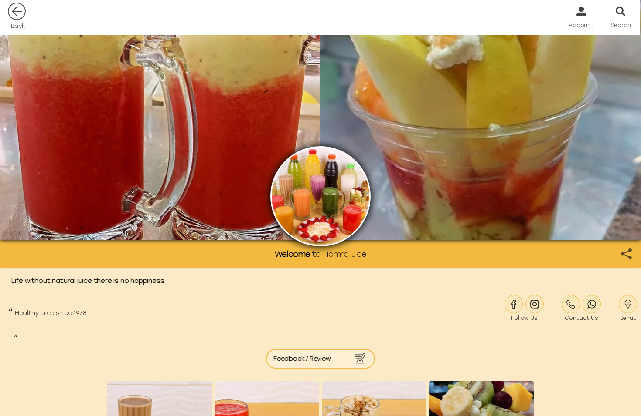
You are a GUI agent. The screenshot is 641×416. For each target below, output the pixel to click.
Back (18, 26)
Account (581, 25)
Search (620, 25)
